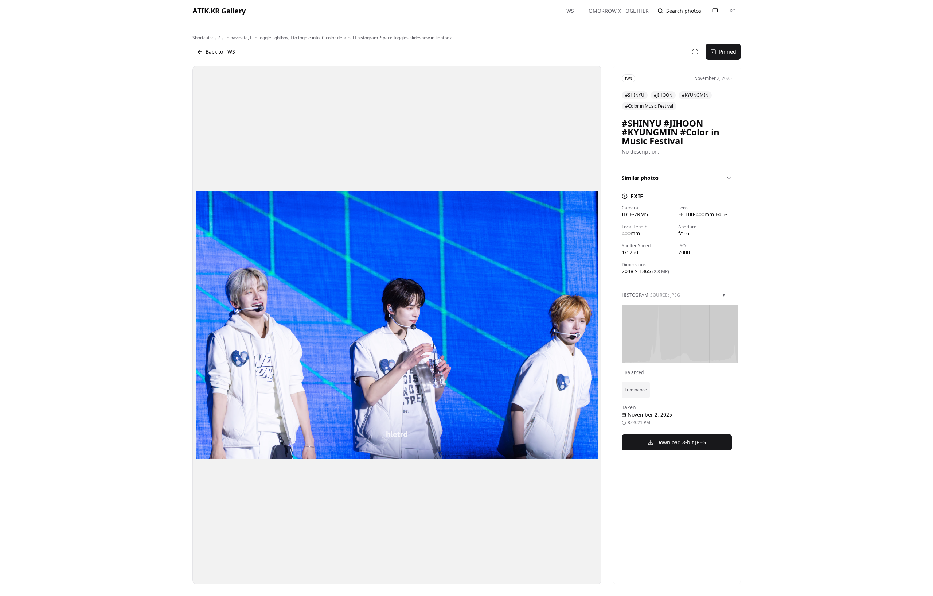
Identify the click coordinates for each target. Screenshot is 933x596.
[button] (397, 325)
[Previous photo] (207, 325)
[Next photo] (586, 325)
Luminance (636, 390)
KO (732, 11)
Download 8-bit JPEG (681, 442)
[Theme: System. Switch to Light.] (715, 11)
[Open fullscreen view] (695, 52)
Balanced (634, 372)
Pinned (727, 51)
